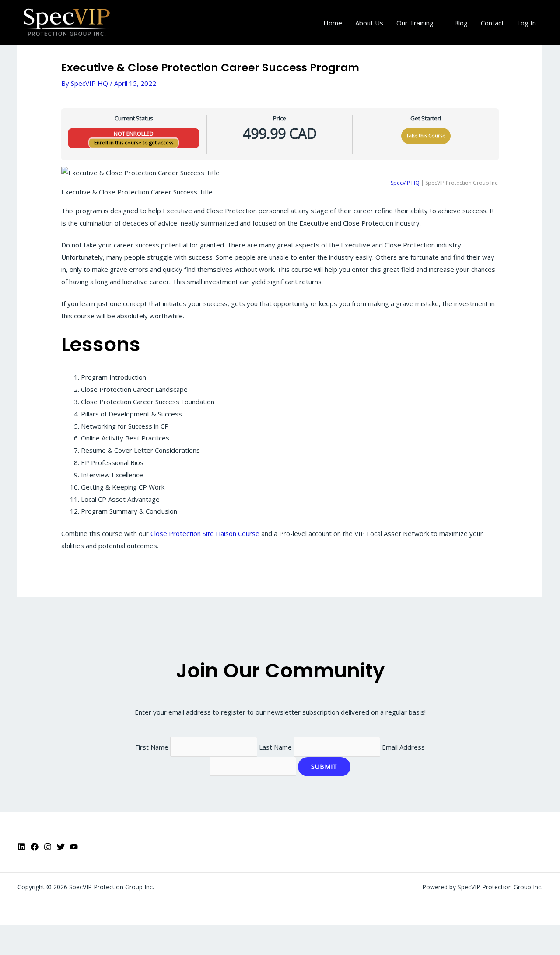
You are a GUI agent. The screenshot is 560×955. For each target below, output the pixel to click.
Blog (461, 22)
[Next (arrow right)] (41, 948)
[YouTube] (74, 847)
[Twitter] (61, 847)
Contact (492, 22)
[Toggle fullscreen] (41, 933)
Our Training (415, 22)
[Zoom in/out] (13, 933)
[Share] (69, 933)
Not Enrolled (134, 133)
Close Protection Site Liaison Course (204, 533)
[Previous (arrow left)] (13, 948)
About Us (369, 22)
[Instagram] (48, 847)
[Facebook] (34, 847)
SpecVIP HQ (405, 183)
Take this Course (425, 135)
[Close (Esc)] (97, 933)
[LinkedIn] (21, 847)
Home (332, 22)
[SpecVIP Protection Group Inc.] (67, 22)
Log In (526, 22)
